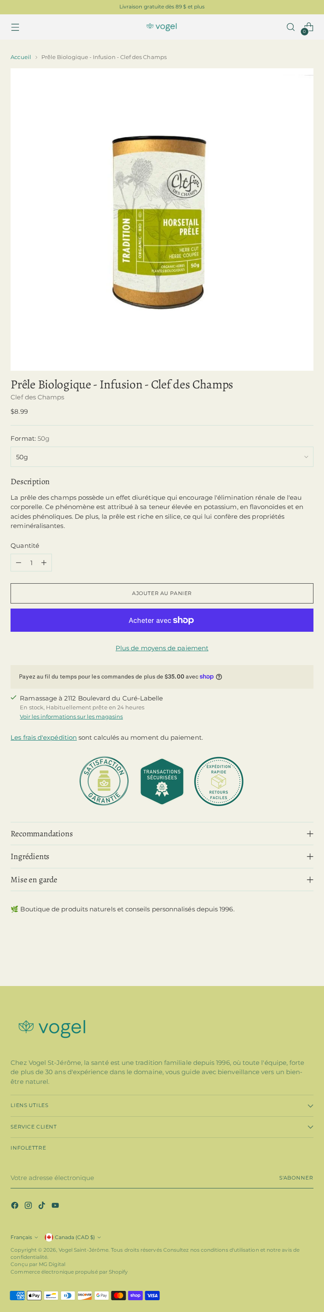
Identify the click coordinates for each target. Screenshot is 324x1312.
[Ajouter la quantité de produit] (43, 562)
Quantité (25, 546)
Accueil (21, 57)
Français (21, 1237)
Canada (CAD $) (75, 1237)
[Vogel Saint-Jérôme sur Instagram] (29, 1206)
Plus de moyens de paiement (162, 648)
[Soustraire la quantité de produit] (18, 562)
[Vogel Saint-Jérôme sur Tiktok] (43, 1206)
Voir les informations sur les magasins (71, 716)
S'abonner (296, 1178)
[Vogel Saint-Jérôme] (162, 27)
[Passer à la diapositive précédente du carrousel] (287, 957)
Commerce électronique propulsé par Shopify (69, 1272)
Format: (30, 438)
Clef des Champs (37, 397)
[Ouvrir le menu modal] (15, 27)
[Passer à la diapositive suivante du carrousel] (306, 957)
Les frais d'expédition (44, 737)
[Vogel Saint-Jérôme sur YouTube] (56, 1206)
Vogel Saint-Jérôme (83, 1250)
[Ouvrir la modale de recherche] (291, 27)
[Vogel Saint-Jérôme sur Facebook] (16, 1206)
